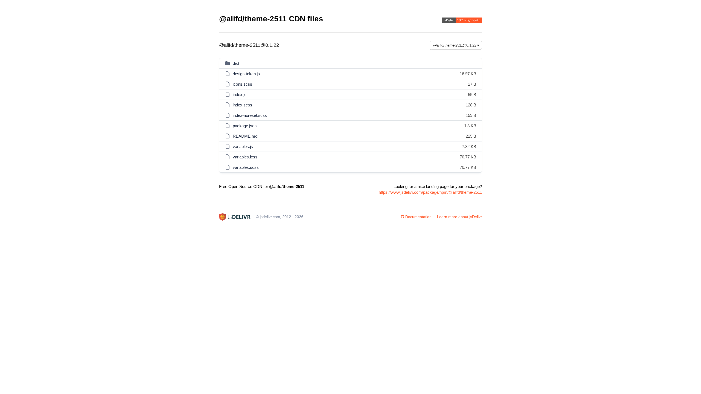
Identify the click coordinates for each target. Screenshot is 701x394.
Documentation (418, 217)
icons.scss (242, 84)
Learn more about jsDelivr (459, 217)
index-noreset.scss (250, 115)
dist (236, 63)
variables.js (243, 146)
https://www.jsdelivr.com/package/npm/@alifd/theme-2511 (430, 192)
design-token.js (246, 73)
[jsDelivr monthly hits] (462, 21)
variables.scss (246, 167)
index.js (239, 94)
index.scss (242, 105)
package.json (245, 125)
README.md (245, 136)
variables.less (245, 157)
